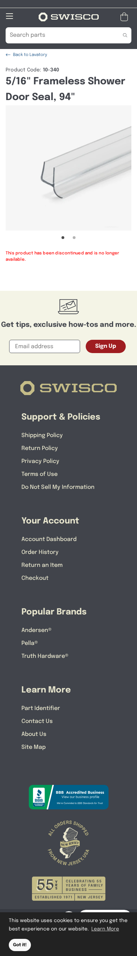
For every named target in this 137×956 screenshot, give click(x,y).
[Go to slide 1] (62, 237)
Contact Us (37, 721)
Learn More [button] (105, 929)
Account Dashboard (49, 539)
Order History (40, 552)
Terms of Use (39, 474)
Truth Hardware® (44, 656)
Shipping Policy (42, 435)
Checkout (34, 578)
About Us (33, 734)
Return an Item (42, 565)
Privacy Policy (40, 461)
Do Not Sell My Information (57, 487)
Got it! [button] (20, 945)
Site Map (33, 747)
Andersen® (36, 630)
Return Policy (39, 448)
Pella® (29, 643)
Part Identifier (40, 708)
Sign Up (105, 346)
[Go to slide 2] (74, 237)
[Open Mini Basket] (125, 17)
